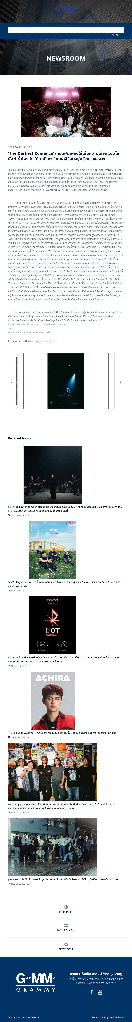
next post (66, 949)
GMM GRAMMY (116, 1017)
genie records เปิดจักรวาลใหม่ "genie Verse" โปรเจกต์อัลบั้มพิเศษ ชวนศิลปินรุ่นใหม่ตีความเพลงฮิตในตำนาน (63, 879)
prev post (66, 912)
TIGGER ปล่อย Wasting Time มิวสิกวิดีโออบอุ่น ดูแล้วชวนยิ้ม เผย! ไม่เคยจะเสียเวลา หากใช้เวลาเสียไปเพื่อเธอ (62, 733)
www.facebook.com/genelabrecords (29, 332)
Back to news (66, 931)
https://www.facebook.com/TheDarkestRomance (36, 324)
